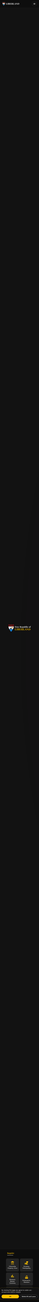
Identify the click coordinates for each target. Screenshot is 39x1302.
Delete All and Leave (29, 1296)
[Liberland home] (11, 4)
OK (10, 1296)
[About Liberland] (19, 627)
